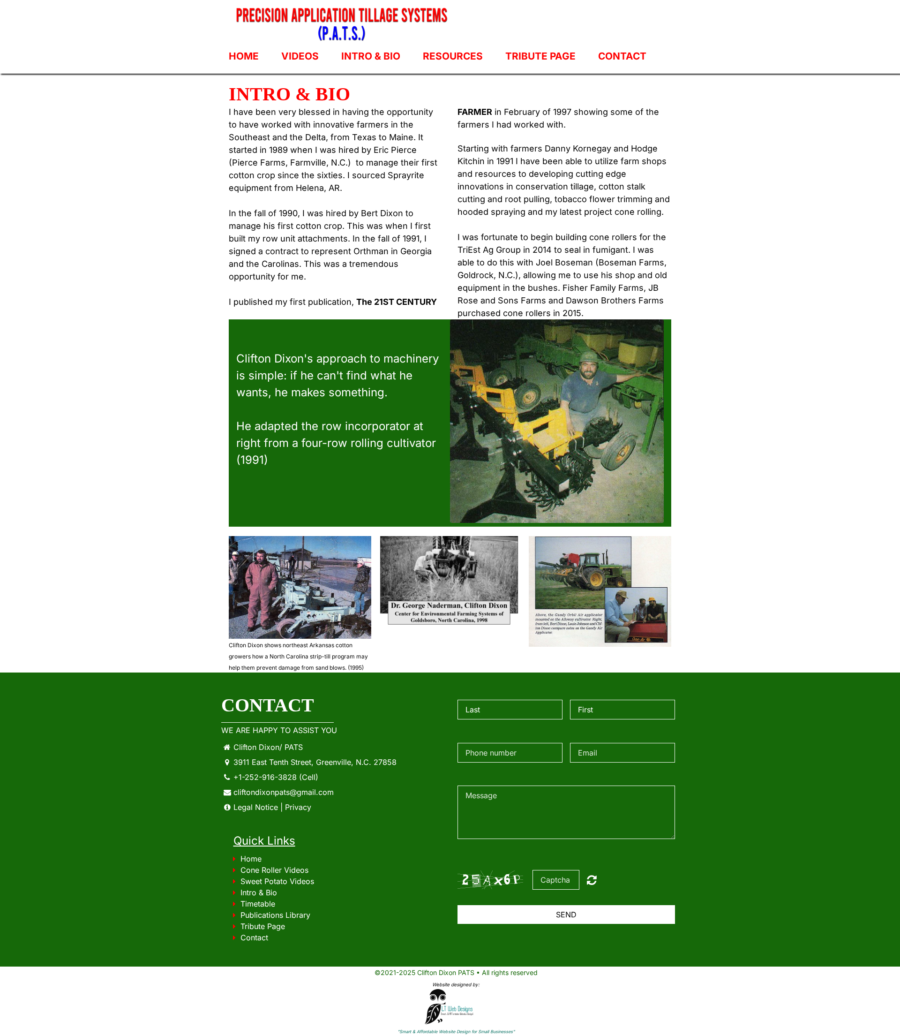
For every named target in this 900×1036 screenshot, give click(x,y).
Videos (300, 56)
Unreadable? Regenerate (592, 879)
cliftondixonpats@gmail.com (283, 792)
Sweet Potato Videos (277, 881)
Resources (453, 56)
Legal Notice (255, 807)
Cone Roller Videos (274, 870)
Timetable (257, 903)
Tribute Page (540, 56)
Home (244, 56)
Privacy (298, 807)
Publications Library (275, 915)
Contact (622, 56)
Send (566, 914)
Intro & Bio (370, 56)
